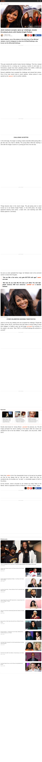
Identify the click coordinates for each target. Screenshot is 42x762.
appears (11, 76)
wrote (39, 277)
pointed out (30, 284)
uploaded (24, 427)
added (8, 475)
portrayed (29, 326)
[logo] (3, 1)
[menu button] (40, 1)
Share (39, 35)
